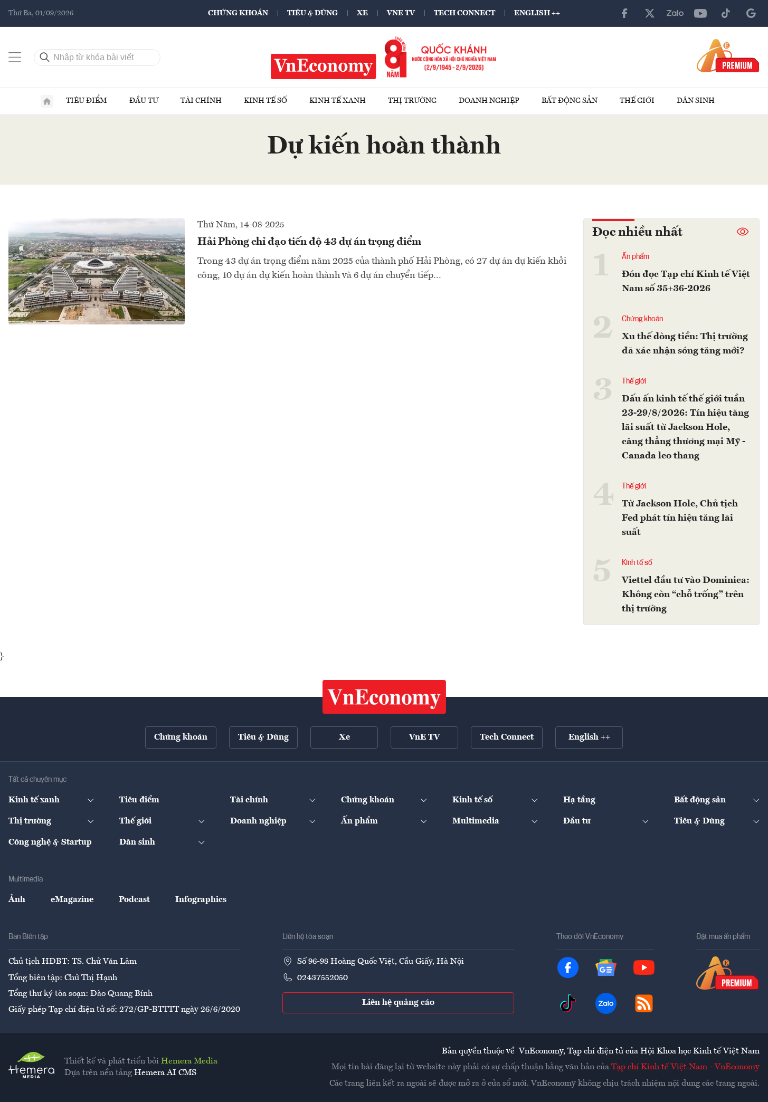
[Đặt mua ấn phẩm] (728, 55)
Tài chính (201, 100)
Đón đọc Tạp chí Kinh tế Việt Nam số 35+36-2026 (686, 281)
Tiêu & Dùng (312, 13)
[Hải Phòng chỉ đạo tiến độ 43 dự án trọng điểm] (96, 271)
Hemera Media (189, 1061)
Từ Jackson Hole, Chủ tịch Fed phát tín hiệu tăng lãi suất (680, 518)
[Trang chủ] (47, 101)
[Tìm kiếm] (45, 57)
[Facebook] (624, 13)
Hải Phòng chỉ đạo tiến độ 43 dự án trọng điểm (309, 242)
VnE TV (401, 13)
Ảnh (16, 900)
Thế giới (637, 100)
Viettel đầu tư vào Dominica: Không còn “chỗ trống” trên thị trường (686, 595)
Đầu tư (143, 100)
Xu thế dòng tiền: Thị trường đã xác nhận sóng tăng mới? (685, 344)
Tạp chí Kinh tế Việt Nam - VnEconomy (685, 1067)
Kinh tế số (265, 100)
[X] (649, 13)
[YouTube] (700, 13)
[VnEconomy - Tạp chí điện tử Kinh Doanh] (384, 697)
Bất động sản (570, 100)
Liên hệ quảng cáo (398, 1003)
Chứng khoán (238, 13)
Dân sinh (696, 100)
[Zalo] (675, 13)
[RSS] (644, 1003)
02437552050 (322, 978)
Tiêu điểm (86, 100)
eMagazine (72, 900)
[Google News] (751, 13)
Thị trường (412, 100)
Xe (362, 13)
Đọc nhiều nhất (637, 232)
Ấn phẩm (635, 257)
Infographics (200, 900)
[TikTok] (725, 13)
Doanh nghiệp (489, 100)
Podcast (134, 900)
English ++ (537, 13)
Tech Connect (464, 13)
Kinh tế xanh (337, 100)
